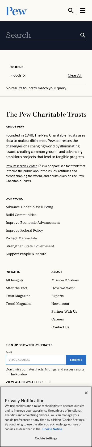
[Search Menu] (71, 10)
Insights (13, 272)
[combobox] (42, 35)
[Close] (86, 393)
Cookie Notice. (52, 429)
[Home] (46, 114)
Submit (76, 359)
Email (9, 352)
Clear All (75, 75)
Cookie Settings (46, 438)
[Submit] (82, 35)
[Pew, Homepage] (16, 10)
